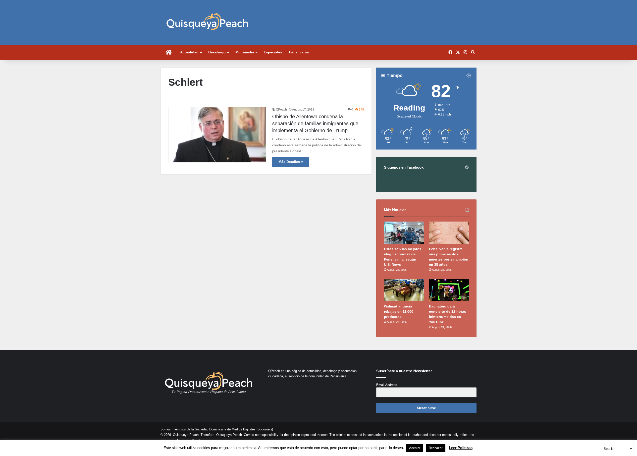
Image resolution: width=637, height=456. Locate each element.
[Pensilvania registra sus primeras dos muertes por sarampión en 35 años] (449, 233)
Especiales (273, 52)
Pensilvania (299, 52)
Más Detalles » (290, 162)
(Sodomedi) (265, 429)
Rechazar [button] (435, 448)
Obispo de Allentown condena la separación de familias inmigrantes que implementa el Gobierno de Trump (315, 123)
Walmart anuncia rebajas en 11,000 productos (398, 311)
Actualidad (189, 52)
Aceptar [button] (414, 448)
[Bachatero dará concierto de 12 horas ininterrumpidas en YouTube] (449, 290)
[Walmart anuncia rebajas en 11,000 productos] (404, 290)
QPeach (281, 109)
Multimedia (244, 52)
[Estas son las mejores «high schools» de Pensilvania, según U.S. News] (404, 233)
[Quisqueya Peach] (207, 22)
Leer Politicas (461, 448)
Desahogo (217, 52)
